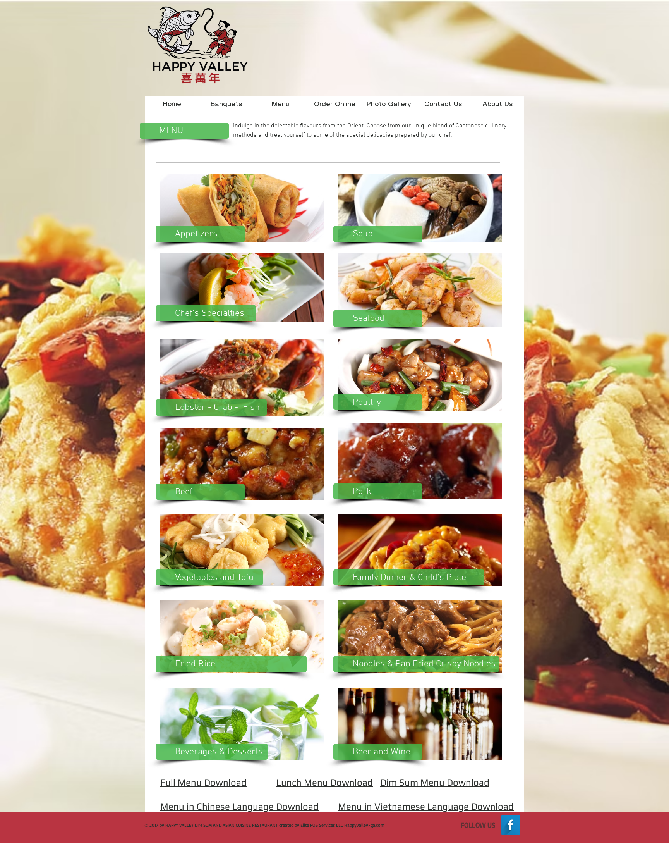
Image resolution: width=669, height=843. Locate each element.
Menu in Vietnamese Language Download (426, 806)
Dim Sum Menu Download (434, 782)
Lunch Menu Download (324, 782)
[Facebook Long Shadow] (510, 825)
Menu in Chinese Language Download (239, 806)
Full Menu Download (203, 782)
